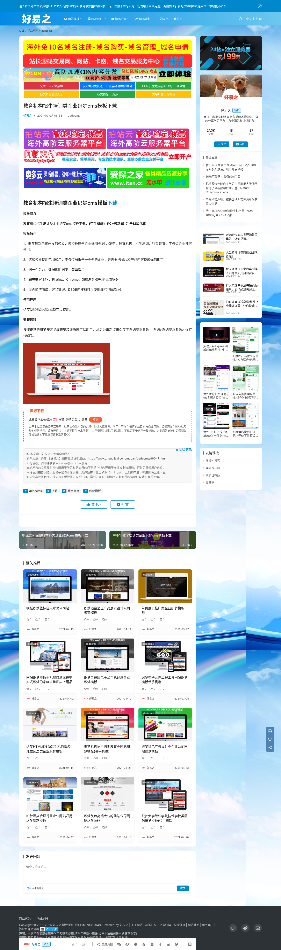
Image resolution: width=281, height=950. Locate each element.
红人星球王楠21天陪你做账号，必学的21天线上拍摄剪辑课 (242, 289)
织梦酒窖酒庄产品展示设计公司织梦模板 (107, 610)
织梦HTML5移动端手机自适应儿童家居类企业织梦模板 (48, 748)
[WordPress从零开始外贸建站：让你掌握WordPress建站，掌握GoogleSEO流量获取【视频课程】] (213, 238)
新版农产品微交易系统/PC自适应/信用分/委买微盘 (245, 358)
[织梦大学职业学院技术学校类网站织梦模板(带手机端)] (165, 793)
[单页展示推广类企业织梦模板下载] (165, 586)
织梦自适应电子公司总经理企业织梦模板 (107, 679)
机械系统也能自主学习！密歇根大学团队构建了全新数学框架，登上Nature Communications (232, 188)
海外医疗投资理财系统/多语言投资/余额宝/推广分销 (216, 396)
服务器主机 (209, 925)
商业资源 (25, 918)
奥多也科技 (213, 475)
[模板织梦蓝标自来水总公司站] (50, 586)
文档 (162, 19)
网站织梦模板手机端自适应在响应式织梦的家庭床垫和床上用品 (49, 679)
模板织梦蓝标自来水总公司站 (47, 608)
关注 (223, 144)
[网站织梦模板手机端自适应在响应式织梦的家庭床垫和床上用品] (50, 655)
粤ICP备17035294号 (88, 925)
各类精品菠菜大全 (51, 94)
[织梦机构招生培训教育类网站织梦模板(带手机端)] (107, 724)
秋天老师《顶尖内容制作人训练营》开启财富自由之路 (242, 273)
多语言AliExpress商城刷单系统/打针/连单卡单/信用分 (216, 348)
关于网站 (137, 925)
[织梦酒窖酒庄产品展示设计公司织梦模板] (107, 586)
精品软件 (97, 19)
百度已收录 (183, 449)
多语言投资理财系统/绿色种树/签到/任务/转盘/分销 (245, 396)
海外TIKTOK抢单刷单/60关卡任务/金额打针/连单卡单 (216, 434)
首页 (21, 30)
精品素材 (144, 19)
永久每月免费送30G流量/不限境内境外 (107, 86)
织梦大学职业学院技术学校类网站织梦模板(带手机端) (165, 818)
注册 (259, 19)
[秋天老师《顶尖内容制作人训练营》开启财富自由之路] (213, 272)
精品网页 (73, 491)
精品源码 (42, 918)
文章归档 (165, 925)
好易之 (27, 115)
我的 (176, 19)
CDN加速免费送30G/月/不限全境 (163, 86)
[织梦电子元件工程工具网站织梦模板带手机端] (165, 655)
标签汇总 (151, 925)
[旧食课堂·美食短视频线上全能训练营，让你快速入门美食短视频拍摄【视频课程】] (213, 307)
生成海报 (107, 944)
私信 (241, 144)
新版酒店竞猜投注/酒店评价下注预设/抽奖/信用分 (244, 434)
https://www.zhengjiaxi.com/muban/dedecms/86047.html (126, 458)
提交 (182, 888)
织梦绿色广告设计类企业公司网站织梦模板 (165, 748)
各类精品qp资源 (107, 94)
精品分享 (120, 19)
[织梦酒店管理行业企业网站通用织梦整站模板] (50, 793)
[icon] (233, 928)
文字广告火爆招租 (51, 86)
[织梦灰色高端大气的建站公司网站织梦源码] (107, 793)
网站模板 (73, 19)
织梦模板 (95, 491)
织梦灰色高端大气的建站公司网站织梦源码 (107, 818)
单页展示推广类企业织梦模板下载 (165, 610)
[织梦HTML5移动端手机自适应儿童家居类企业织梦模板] (50, 724)
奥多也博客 (213, 460)
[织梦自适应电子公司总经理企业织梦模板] (107, 655)
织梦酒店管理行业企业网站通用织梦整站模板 (49, 818)
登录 (249, 19)
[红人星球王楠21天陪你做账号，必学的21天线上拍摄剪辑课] (213, 287)
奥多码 (210, 482)
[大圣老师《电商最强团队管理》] (213, 255)
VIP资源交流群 (29, 929)
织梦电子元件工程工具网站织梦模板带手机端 (165, 679)
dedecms (74, 115)
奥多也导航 (213, 468)
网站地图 (193, 925)
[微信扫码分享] (119, 944)
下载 (112, 203)
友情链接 (179, 925)
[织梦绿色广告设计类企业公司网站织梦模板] (165, 724)
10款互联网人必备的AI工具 (223, 176)
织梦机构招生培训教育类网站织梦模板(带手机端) (107, 748)
